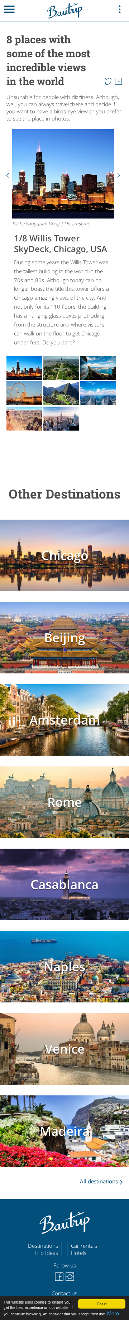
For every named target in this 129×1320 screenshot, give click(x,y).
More (113, 1313)
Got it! (102, 1303)
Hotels (78, 1252)
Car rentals (84, 1245)
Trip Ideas (46, 1252)
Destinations (43, 1245)
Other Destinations (64, 494)
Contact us (64, 1293)
